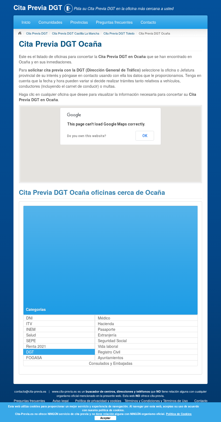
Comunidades (50, 22)
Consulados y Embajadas (110, 363)
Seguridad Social (112, 340)
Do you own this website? (86, 136)
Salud (31, 335)
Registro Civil (109, 352)
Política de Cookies (179, 414)
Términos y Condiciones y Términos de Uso (156, 400)
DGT (30, 352)
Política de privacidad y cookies (98, 400)
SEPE (31, 340)
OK (144, 136)
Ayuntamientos (110, 357)
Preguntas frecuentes (114, 22)
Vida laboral (108, 346)
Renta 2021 (36, 346)
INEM (31, 329)
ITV (29, 323)
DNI (29, 318)
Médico (104, 318)
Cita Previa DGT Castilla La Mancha (75, 33)
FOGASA (34, 357)
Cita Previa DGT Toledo (118, 33)
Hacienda (106, 323)
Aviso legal (61, 400)
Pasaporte (106, 329)
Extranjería (107, 335)
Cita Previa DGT (37, 33)
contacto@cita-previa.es (30, 391)
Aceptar (105, 418)
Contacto (148, 22)
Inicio (26, 22)
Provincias (79, 22)
